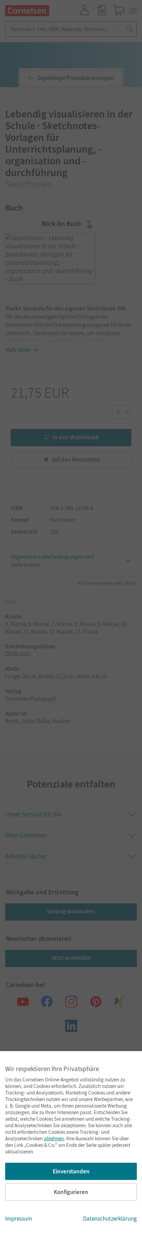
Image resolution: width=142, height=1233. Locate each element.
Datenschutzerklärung (110, 1218)
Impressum (18, 1218)
